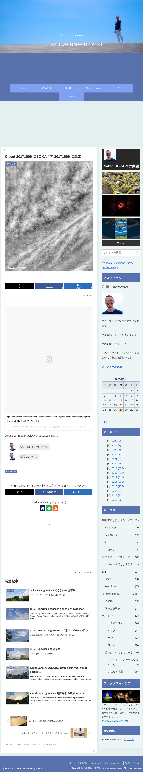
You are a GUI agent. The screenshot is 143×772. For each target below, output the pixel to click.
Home (72, 763)
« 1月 (105, 422)
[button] (137, 252)
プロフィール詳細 (112, 366)
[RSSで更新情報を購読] (55, 508)
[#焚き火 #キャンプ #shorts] (121, 206)
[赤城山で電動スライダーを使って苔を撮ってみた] (121, 183)
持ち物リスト (96, 763)
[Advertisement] (71, 123)
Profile (128, 763)
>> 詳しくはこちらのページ (115, 720)
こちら (130, 739)
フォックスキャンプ (113, 763)
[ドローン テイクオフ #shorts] (121, 228)
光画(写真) (12, 471)
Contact (137, 763)
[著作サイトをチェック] (42, 508)
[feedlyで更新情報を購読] (49, 508)
